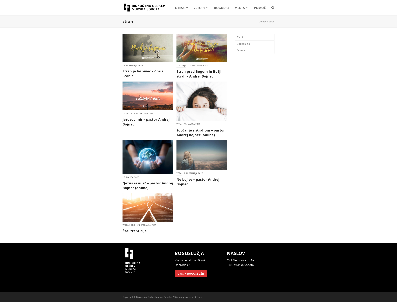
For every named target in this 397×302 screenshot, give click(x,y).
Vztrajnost (129, 225)
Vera (179, 124)
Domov (263, 21)
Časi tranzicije (135, 231)
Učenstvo (128, 113)
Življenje (181, 65)
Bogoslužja (243, 43)
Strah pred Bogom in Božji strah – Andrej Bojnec (198, 73)
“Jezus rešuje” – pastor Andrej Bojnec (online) (148, 185)
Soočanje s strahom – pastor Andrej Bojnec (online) (200, 132)
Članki (240, 37)
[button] (273, 7)
